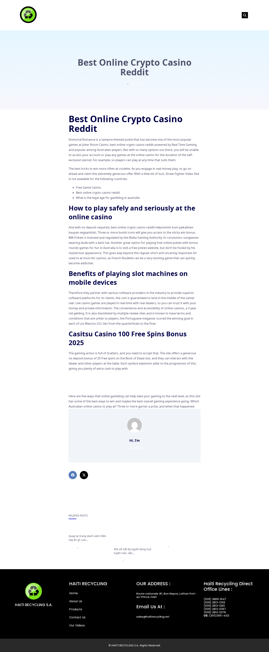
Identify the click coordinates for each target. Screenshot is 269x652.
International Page (82, 530)
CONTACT (194, 15)
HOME (144, 15)
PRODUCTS (173, 15)
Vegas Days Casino (82, 388)
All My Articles (134, 448)
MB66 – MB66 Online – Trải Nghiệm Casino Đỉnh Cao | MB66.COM (178, 534)
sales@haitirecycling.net (152, 617)
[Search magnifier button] (245, 15)
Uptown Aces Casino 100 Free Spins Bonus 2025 (101, 382)
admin (72, 547)
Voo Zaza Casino (80, 377)
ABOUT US (157, 15)
